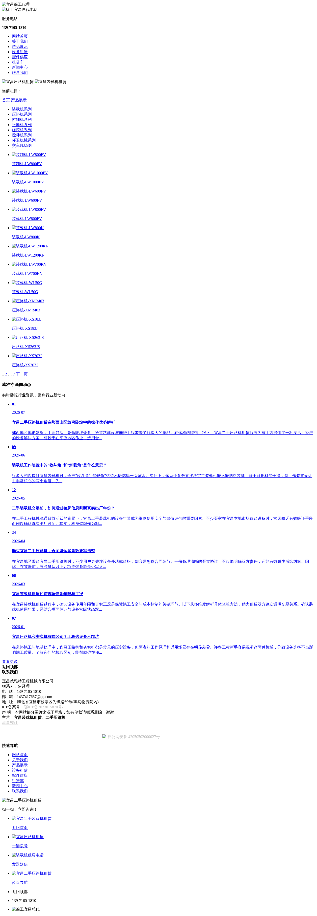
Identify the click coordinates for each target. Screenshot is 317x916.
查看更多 (10, 661)
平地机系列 (22, 125)
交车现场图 (22, 145)
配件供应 (20, 57)
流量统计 (10, 722)
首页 (6, 100)
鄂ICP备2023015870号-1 (44, 707)
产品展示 (20, 46)
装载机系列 (22, 109)
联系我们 (20, 72)
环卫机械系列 (24, 140)
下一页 (22, 374)
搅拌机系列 (22, 135)
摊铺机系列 (22, 119)
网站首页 (20, 36)
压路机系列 (22, 114)
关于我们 (20, 41)
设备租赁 (20, 52)
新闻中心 (20, 67)
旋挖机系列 (22, 130)
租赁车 (18, 62)
